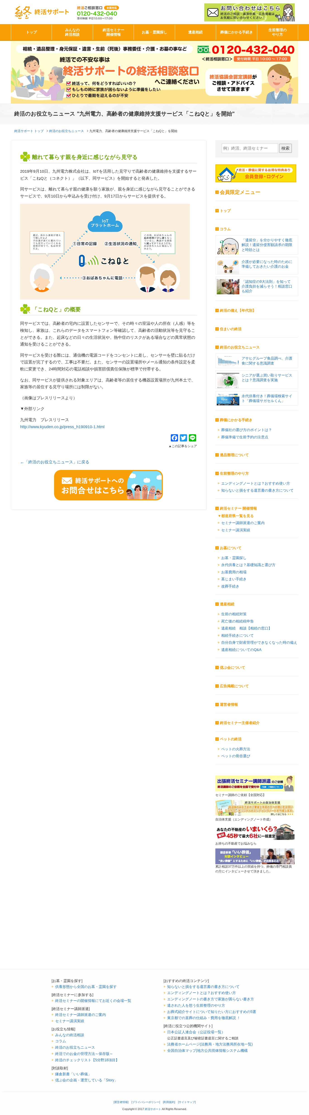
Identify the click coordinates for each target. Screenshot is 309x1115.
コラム (225, 229)
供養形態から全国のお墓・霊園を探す (86, 987)
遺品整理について (234, 455)
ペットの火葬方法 (235, 749)
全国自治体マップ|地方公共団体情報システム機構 (207, 1050)
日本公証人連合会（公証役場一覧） (196, 1032)
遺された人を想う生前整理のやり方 (196, 1005)
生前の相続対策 (234, 614)
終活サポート (51, 11)
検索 (285, 148)
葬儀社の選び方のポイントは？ (246, 430)
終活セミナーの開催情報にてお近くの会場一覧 (93, 1001)
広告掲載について (234, 686)
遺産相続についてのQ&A (241, 650)
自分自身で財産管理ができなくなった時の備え (259, 642)
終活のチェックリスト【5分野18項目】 (87, 1060)
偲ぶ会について (232, 667)
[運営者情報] (121, 1102)
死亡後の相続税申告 (237, 621)
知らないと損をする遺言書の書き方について (257, 490)
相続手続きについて (237, 635)
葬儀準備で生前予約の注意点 (244, 437)
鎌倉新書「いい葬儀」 (73, 1074)
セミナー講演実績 (235, 530)
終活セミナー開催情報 (113, 32)
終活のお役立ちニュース (240, 347)
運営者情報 (229, 704)
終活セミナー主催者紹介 (240, 723)
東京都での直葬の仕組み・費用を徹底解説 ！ (203, 1018)
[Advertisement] (255, 928)
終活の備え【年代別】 (238, 310)
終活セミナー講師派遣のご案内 (80, 1015)
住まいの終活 (231, 329)
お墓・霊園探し (154, 32)
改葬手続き (230, 586)
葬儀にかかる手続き (236, 32)
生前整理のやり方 (278, 32)
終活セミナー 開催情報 (238, 508)
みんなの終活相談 (72, 32)
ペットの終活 (231, 739)
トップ (31, 32)
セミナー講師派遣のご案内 (243, 523)
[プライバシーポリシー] (145, 1102)
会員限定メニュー (240, 192)
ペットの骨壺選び (235, 756)
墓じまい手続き (234, 579)
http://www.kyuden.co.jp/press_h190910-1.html (62, 427)
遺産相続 (195, 32)
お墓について (231, 548)
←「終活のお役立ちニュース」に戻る (54, 462)
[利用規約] (169, 1102)
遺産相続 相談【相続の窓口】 (246, 628)
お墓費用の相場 (234, 572)
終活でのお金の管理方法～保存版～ (84, 1054)
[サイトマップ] (187, 1102)
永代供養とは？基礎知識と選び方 (248, 565)
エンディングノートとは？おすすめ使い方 (255, 483)
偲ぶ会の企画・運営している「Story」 (86, 1080)
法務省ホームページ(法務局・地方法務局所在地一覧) (210, 1044)
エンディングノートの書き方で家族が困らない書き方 (210, 999)
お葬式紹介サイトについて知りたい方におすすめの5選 (211, 1012)
